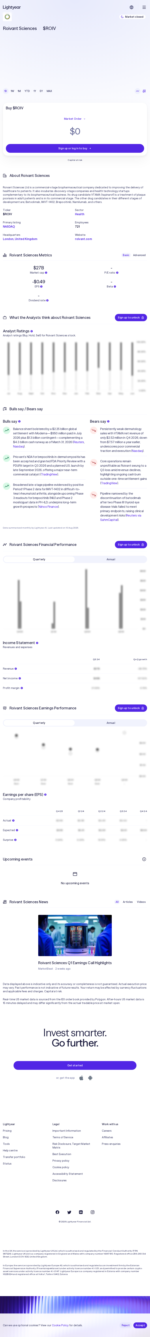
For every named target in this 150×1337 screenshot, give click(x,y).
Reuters (79, 442)
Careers (107, 1130)
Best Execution (61, 1154)
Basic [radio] (126, 255)
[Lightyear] (12, 7)
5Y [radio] (41, 91)
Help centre (10, 1150)
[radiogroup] (28, 91)
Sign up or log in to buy (72, 148)
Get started (75, 1065)
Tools (6, 1144)
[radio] (137, 91)
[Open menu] (144, 7)
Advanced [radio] (139, 255)
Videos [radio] (141, 902)
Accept (140, 1325)
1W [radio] (12, 91)
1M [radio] (19, 91)
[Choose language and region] (131, 7)
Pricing (7, 1130)
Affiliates (107, 1137)
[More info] (144, 859)
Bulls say (10, 421)
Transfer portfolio (14, 1157)
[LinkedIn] (81, 1212)
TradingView (49, 474)
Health (79, 214)
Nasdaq (18, 446)
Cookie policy (60, 1167)
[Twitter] (69, 1212)
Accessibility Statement (67, 1173)
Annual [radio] (111, 559)
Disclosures (59, 1180)
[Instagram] (92, 1212)
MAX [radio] (49, 91)
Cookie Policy (60, 1325)
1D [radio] (5, 91)
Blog (6, 1137)
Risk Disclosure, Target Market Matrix (71, 1145)
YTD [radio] (27, 91)
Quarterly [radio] (39, 559)
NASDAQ (9, 226)
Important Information (66, 1130)
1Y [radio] (35, 91)
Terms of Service (62, 1137)
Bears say (98, 421)
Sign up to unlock (129, 317)
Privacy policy (61, 1160)
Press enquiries (111, 1144)
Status (7, 1163)
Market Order (73, 118)
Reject (126, 1325)
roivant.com (83, 239)
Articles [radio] (128, 902)
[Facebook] (57, 1212)
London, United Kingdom (20, 239)
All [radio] (117, 902)
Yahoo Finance (48, 506)
